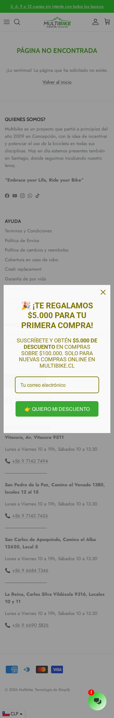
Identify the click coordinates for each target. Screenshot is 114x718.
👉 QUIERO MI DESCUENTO (57, 408)
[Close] (103, 292)
